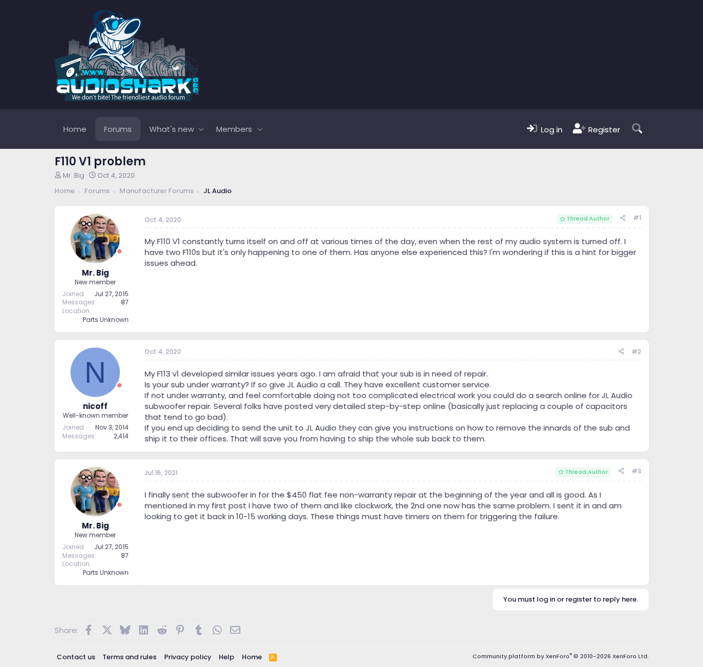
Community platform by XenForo (560, 656)
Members (234, 129)
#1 (637, 217)
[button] (201, 129)
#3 (636, 471)
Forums (118, 129)
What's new (171, 129)
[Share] (622, 218)
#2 (636, 351)
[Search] (637, 129)
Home (74, 129)
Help (226, 657)
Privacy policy (188, 657)
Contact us (76, 657)
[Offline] (119, 251)
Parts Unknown (106, 319)
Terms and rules (129, 657)
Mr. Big (73, 175)
